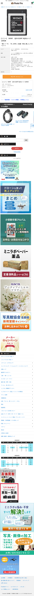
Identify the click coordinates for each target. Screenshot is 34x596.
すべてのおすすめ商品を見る (27, 131)
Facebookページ (5, 586)
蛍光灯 (2, 430)
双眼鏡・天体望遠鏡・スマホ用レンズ (10, 420)
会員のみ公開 (29, 90)
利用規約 (19, 580)
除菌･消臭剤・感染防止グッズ (8, 436)
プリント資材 (4, 394)
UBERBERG (15, 589)
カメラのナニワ (14, 586)
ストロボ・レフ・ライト (6, 378)
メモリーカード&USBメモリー (11, 6)
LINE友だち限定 (4, 433)
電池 (2, 404)
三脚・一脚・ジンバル (6, 375)
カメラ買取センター (5, 589)
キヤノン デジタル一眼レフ (7, 356)
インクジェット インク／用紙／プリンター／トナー (13, 417)
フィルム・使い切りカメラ (7, 385)
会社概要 (3, 577)
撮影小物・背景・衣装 (6, 382)
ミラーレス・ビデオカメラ (7, 362)
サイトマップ (26, 580)
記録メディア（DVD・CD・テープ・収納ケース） (12, 414)
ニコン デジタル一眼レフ (7, 359)
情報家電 (3, 407)
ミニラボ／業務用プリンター (7, 388)
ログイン (24, 96)
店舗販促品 (3, 398)
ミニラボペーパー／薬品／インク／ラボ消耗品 (12, 391)
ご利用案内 (9, 577)
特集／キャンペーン (5, 423)
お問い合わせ (4, 583)
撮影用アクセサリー (5, 372)
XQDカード (20, 6)
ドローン (3, 426)
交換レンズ (3, 369)
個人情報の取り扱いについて (7, 580)
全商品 (2, 6)
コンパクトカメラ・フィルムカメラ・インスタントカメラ (14, 366)
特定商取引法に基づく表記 (21, 577)
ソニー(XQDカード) (28, 6)
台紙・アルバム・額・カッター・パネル (10, 401)
